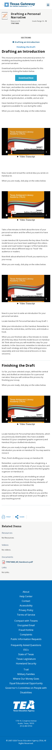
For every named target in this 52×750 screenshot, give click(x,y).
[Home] (18, 4)
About (26, 591)
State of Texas (26, 654)
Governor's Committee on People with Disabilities (26, 690)
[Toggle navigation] (48, 4)
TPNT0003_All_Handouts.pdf (19, 562)
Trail (26, 669)
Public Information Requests (26, 639)
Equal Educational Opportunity (26, 683)
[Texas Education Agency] (24, 706)
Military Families (26, 674)
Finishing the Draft (26, 47)
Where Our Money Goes (26, 678)
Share (21, 517)
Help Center (25, 596)
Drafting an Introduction (27, 42)
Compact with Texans (26, 620)
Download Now (26, 77)
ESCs (26, 649)
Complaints (26, 634)
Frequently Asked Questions (26, 645)
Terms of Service (26, 614)
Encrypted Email (26, 625)
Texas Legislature (26, 658)
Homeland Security (26, 663)
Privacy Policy (26, 610)
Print (8, 517)
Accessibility (26, 605)
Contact (26, 601)
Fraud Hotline (26, 630)
